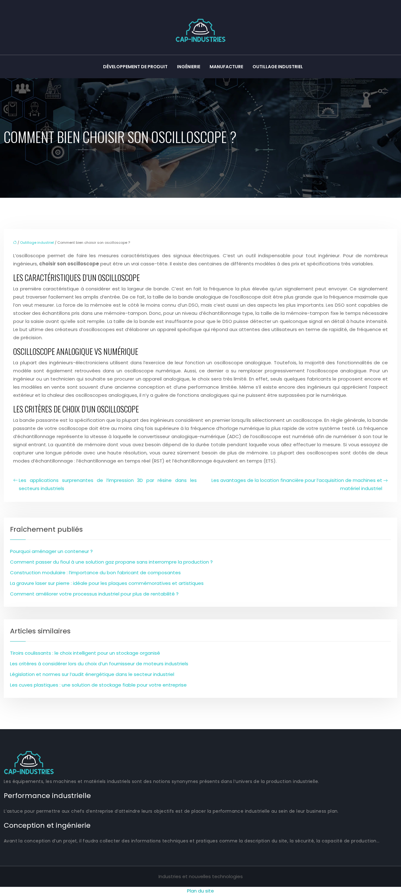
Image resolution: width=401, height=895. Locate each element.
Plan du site (200, 890)
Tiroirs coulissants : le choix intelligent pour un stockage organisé (85, 653)
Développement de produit (135, 67)
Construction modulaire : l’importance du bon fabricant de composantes (95, 572)
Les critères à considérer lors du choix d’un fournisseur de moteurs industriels (99, 663)
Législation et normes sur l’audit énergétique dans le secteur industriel (92, 674)
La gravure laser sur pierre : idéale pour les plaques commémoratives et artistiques (107, 583)
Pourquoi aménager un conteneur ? (51, 551)
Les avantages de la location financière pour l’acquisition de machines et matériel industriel (296, 484)
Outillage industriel (278, 67)
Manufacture (226, 67)
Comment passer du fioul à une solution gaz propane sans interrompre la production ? (111, 562)
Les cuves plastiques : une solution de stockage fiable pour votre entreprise (98, 685)
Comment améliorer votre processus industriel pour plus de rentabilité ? (94, 594)
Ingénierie (188, 67)
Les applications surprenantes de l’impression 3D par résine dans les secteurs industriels (108, 484)
